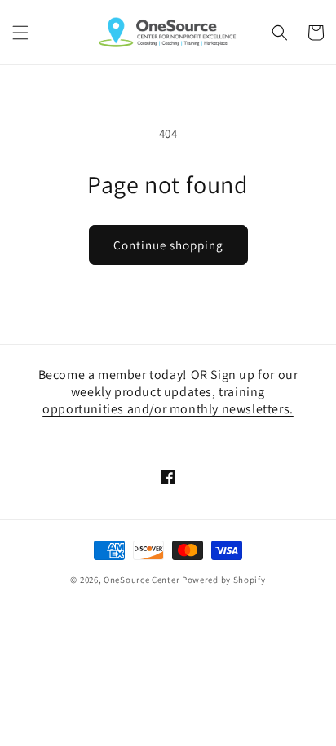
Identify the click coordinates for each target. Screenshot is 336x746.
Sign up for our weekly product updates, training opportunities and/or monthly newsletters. (170, 391)
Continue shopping (168, 245)
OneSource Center (141, 579)
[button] (20, 33)
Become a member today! (114, 374)
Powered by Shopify (224, 579)
